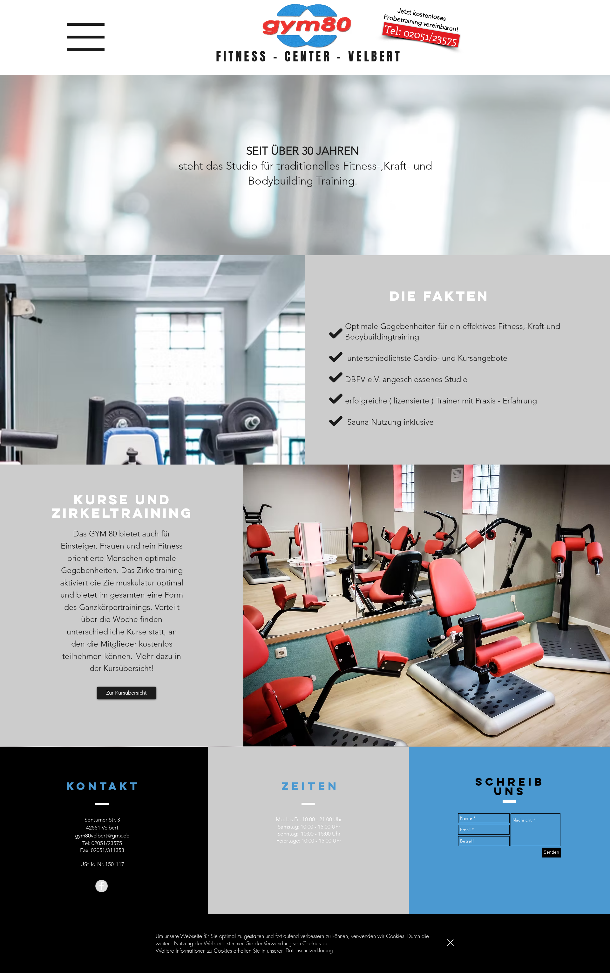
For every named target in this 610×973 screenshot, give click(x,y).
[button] (450, 942)
